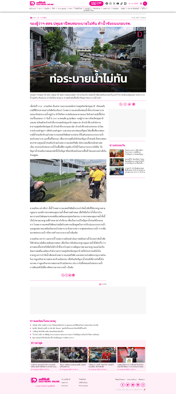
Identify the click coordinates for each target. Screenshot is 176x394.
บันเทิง (47, 8)
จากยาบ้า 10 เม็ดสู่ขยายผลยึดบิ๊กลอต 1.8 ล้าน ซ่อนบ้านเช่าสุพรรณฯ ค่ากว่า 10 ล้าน (135, 170)
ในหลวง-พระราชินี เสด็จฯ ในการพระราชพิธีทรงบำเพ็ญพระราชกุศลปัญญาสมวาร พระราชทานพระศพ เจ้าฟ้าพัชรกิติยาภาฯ (134, 154)
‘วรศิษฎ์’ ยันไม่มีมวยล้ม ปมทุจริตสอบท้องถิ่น (47, 331)
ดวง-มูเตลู (62, 8)
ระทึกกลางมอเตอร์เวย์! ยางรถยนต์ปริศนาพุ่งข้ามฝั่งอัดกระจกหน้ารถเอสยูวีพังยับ (44, 366)
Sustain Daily (118, 8)
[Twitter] (69, 275)
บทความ (106, 8)
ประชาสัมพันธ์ (133, 8)
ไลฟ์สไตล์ (78, 8)
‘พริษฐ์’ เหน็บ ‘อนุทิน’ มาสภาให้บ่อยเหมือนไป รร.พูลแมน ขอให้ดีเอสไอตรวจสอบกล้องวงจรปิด (65, 325)
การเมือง (43, 18)
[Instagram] (143, 385)
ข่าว (40, 8)
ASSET (88, 8)
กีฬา (53, 8)
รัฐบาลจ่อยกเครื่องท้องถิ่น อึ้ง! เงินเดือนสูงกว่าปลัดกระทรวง (53, 338)
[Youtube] (133, 385)
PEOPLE (97, 8)
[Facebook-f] (123, 385)
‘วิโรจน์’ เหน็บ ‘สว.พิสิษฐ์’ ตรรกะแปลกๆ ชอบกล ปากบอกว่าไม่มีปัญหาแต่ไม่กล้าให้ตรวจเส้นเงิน (65, 334)
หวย (70, 8)
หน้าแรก (32, 8)
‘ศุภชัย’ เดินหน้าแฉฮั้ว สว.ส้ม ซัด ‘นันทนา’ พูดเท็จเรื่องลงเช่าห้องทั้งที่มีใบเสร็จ (59, 328)
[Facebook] (66, 275)
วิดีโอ (143, 8)
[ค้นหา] (145, 4)
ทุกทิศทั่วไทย (88, 10)
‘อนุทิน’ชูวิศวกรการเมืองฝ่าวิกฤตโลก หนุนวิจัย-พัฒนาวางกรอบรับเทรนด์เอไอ (130, 366)
